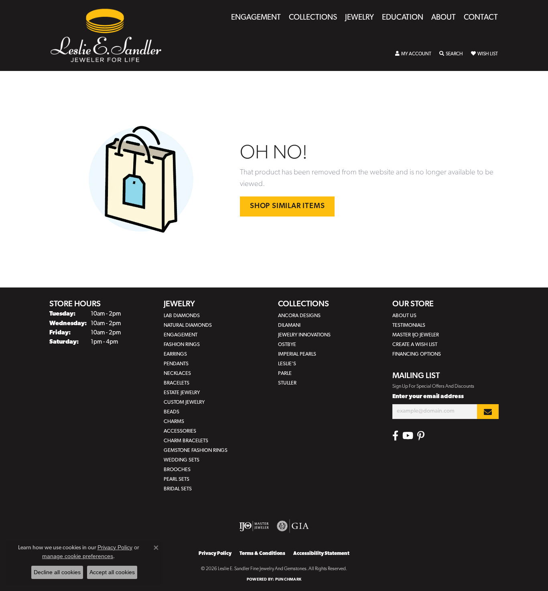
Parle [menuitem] (285, 373)
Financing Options (416, 354)
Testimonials (408, 325)
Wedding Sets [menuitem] (181, 460)
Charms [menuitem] (174, 421)
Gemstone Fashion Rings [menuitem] (195, 450)
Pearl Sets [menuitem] (176, 479)
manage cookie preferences (77, 556)
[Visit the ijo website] (254, 526)
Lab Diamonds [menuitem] (182, 315)
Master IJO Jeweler (415, 335)
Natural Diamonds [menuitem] (188, 325)
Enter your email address (428, 397)
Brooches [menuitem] (177, 469)
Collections (313, 18)
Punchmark (288, 579)
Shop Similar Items (287, 206)
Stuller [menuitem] (287, 383)
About (443, 18)
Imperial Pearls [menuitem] (297, 354)
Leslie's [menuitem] (287, 363)
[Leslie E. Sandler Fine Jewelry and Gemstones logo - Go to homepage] (110, 35)
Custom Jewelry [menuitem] (184, 402)
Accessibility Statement (321, 553)
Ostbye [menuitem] (287, 344)
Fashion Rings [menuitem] (182, 344)
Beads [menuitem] (171, 412)
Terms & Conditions (262, 553)
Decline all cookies (57, 572)
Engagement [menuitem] (180, 335)
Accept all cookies (112, 572)
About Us (404, 315)
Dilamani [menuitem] (289, 325)
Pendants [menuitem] (176, 363)
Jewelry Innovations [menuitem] (304, 335)
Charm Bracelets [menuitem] (186, 440)
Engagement (256, 18)
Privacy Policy (215, 553)
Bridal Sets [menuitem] (178, 489)
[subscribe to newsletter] (488, 411)
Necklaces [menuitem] (177, 373)
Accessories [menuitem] (180, 431)
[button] (413, 54)
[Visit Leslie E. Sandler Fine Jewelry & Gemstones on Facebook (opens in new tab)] (395, 436)
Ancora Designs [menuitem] (299, 315)
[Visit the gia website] (293, 526)
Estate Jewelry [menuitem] (182, 392)
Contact (481, 18)
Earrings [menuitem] (175, 354)
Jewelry (359, 18)
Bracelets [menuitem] (176, 383)
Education (402, 18)
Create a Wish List (414, 344)
